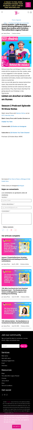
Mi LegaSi (8, 401)
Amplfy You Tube (7, 121)
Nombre (5, 197)
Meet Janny (5, 356)
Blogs (3, 373)
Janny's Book (5, 380)
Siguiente (18, 20)
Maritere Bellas (20, 113)
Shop (3, 383)
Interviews (4, 365)
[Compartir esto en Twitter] (3, 230)
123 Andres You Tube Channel (19, 132)
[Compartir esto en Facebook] (7, 230)
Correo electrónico (8, 204)
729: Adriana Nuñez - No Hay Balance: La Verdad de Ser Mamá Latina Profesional (15, 322)
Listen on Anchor (11, 96)
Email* (4, 343)
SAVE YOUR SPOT (28, 5)
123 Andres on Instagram (18, 126)
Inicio (5, 23)
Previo (13, 20)
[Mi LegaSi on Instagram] (7, 395)
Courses (4, 378)
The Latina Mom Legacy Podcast (10, 376)
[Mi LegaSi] (16, 12)
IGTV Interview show (8, 115)
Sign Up (24, 346)
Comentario (6, 211)
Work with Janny (6, 358)
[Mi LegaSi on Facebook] (2, 395)
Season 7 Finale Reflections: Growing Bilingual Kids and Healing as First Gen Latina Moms (15, 259)
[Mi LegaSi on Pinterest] (5, 395)
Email (3, 363)
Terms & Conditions (7, 385)
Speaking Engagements (8, 360)
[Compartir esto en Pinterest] (11, 230)
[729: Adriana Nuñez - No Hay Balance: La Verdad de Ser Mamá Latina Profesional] (16, 310)
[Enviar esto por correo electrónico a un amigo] (15, 230)
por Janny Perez (6, 33)
